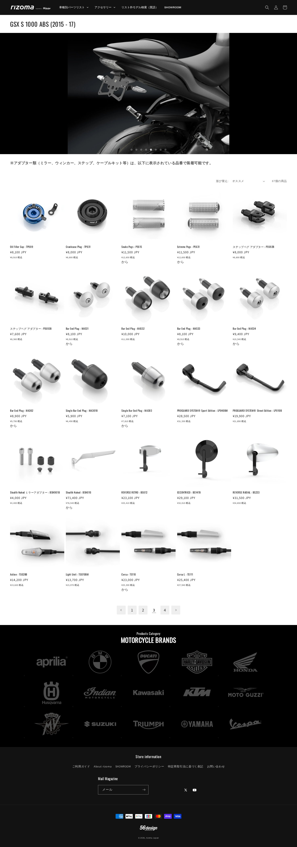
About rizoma (103, 766)
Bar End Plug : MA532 (132, 328)
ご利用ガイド (81, 766)
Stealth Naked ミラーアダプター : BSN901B (35, 492)
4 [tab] (146, 150)
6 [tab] (156, 150)
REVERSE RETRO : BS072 (134, 492)
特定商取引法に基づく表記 (185, 766)
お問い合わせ (216, 766)
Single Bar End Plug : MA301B (82, 410)
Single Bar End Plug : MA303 (136, 410)
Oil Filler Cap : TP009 (21, 246)
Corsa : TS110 (128, 574)
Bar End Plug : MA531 (77, 328)
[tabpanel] (148, 93)
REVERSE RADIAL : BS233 (246, 492)
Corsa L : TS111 (185, 574)
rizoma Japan (152, 837)
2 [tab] (136, 150)
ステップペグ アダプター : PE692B (253, 246)
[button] (267, 7)
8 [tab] (165, 150)
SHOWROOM (123, 766)
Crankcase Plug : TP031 (78, 246)
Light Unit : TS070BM (77, 574)
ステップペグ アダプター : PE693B (31, 328)
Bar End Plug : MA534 (244, 328)
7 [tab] (161, 150)
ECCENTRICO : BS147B (189, 492)
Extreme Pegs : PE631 (188, 246)
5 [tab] (151, 150)
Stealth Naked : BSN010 (78, 492)
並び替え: (222, 181)
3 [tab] (141, 150)
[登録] (143, 789)
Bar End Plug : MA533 (188, 328)
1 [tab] (132, 150)
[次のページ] (175, 610)
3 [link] (154, 610)
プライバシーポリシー (149, 766)
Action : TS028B (18, 574)
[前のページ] (121, 610)
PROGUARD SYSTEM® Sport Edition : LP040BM (202, 410)
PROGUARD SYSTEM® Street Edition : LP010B (257, 410)
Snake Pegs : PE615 (131, 246)
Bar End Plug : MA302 (21, 410)
